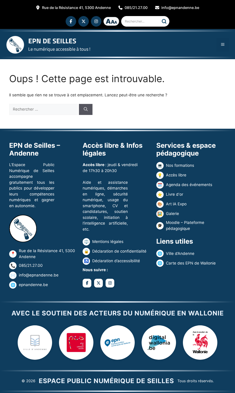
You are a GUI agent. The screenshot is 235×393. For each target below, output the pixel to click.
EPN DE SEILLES (52, 41)
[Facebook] (71, 21)
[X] (83, 21)
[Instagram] (96, 21)
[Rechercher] (164, 21)
